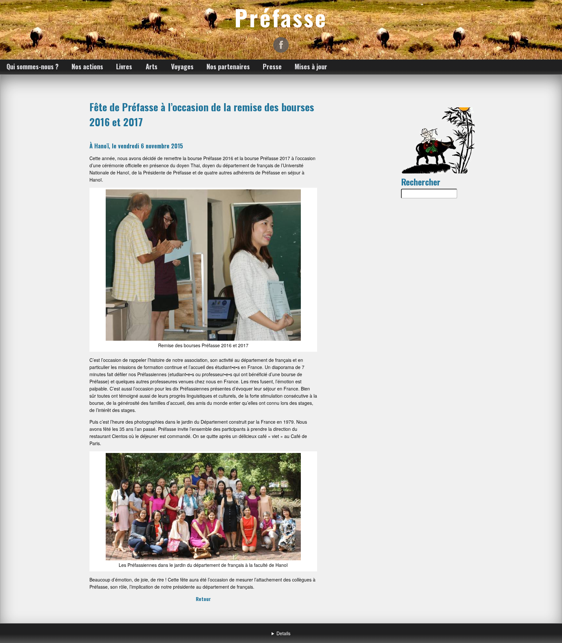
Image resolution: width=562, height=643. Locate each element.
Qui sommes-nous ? (33, 66)
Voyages (182, 66)
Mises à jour (311, 66)
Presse (272, 66)
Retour (203, 598)
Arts (151, 66)
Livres (124, 66)
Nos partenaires (228, 66)
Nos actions (87, 66)
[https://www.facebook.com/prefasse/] (281, 45)
